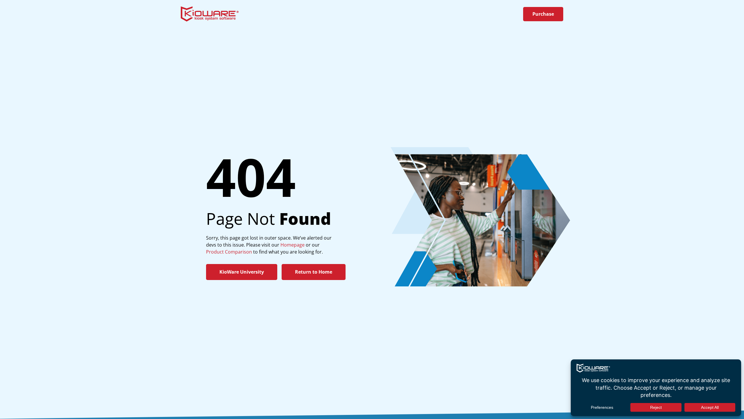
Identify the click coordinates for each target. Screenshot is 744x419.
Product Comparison (229, 252)
